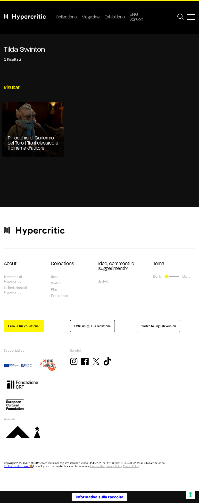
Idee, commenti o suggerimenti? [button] (116, 266)
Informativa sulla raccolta (99, 497)
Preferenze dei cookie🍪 (18, 466)
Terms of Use (97, 466)
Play (54, 289)
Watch (56, 283)
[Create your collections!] (24, 326)
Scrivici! (104, 281)
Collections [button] (62, 263)
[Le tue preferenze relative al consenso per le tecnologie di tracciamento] (190, 494)
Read (54, 277)
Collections (66, 17)
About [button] (10, 263)
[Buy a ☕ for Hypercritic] (92, 326)
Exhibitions (115, 17)
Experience (59, 295)
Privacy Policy (114, 466)
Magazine (91, 17)
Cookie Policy (131, 466)
